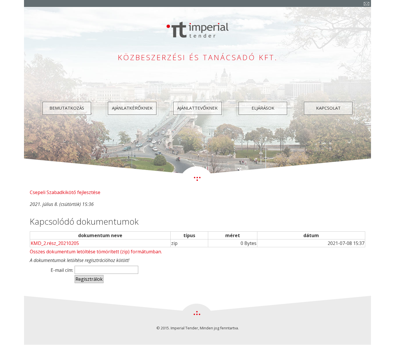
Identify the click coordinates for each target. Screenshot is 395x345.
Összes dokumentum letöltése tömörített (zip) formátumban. (96, 251)
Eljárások (263, 108)
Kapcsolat (328, 108)
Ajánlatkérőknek (132, 108)
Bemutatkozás (66, 108)
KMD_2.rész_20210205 (55, 243)
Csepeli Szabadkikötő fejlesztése (65, 192)
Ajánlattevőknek (197, 108)
